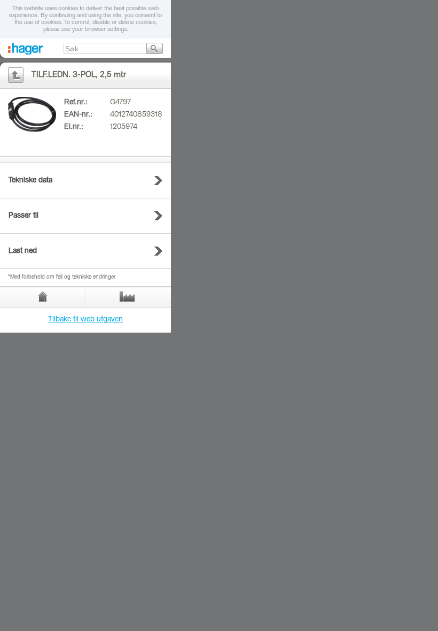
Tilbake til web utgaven (85, 320)
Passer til (23, 216)
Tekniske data (30, 180)
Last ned (23, 251)
